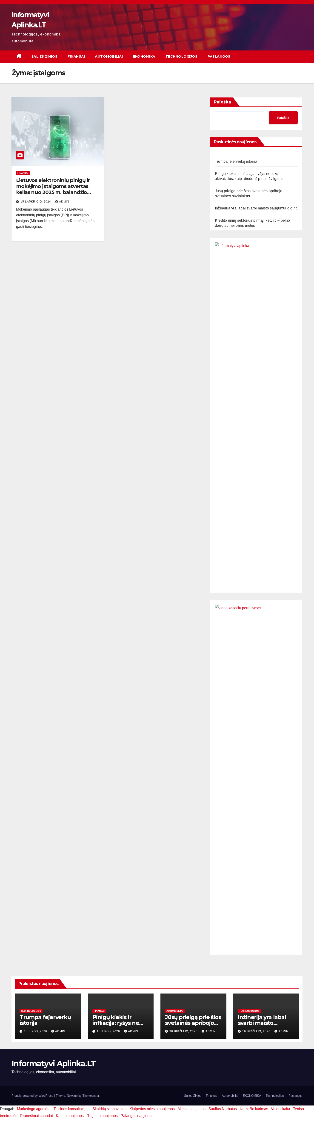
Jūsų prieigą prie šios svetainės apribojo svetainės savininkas (193, 1023)
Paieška (222, 102)
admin (64, 201)
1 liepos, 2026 (36, 1031)
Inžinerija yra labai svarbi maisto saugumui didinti (256, 208)
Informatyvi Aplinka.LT (53, 1063)
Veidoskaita (280, 1109)
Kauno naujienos (70, 1116)
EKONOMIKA (144, 56)
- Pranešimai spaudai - (37, 1116)
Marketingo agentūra (34, 1109)
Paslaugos (219, 56)
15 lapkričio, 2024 (36, 201)
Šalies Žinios (44, 56)
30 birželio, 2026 (183, 1031)
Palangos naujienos (137, 1116)
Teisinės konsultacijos (71, 1109)
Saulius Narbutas (222, 1109)
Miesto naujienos (192, 1109)
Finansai (76, 56)
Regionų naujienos (102, 1116)
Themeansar (91, 1095)
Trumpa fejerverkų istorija (236, 161)
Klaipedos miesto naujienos (152, 1109)
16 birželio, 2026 (256, 1031)
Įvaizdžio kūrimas (254, 1109)
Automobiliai (109, 56)
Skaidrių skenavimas (109, 1109)
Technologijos (182, 56)
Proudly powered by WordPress (32, 1095)
